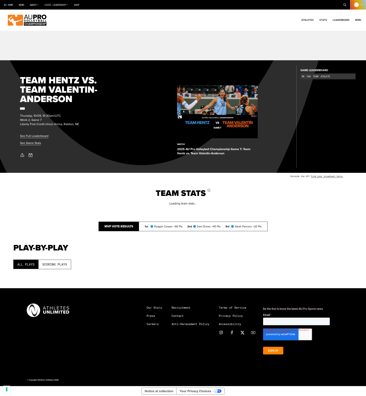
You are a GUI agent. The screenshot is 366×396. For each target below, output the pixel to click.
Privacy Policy (231, 316)
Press (151, 316)
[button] (345, 5)
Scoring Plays (54, 264)
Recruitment (181, 307)
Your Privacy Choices (195, 391)
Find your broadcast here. (327, 176)
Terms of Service (232, 307)
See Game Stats (30, 143)
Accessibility (230, 324)
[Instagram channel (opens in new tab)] (221, 332)
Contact (178, 316)
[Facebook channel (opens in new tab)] (232, 332)
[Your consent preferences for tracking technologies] (6, 389)
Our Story (154, 307)
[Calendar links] (30, 155)
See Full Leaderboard (34, 136)
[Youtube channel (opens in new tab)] (253, 332)
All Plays (26, 264)
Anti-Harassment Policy (190, 324)
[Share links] (22, 155)
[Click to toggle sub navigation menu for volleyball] (358, 5)
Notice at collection (159, 391)
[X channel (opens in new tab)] (242, 332)
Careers (153, 324)
